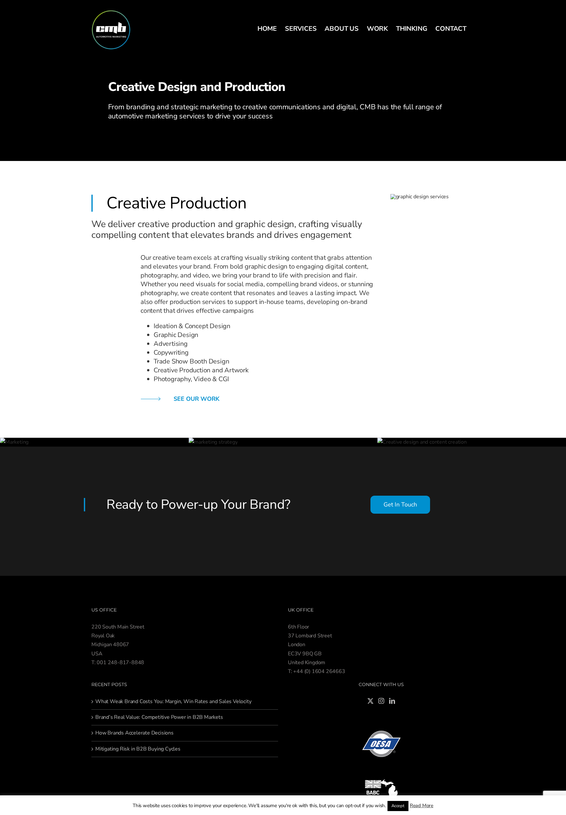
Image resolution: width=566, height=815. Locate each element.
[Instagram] (381, 701)
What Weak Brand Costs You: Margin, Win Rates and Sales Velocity (173, 701)
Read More (421, 805)
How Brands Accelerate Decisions (134, 732)
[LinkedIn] (392, 701)
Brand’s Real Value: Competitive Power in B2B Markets (159, 717)
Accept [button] (398, 806)
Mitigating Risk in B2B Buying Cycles (137, 749)
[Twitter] (370, 701)
